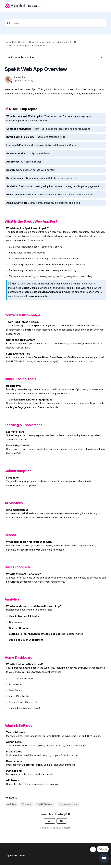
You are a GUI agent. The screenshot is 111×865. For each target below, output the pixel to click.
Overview (26, 804)
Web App (11, 804)
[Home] (15, 6)
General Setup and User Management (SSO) (53, 42)
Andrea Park (20, 77)
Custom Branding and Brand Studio (27, 45)
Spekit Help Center (15, 42)
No (61, 821)
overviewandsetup (68, 804)
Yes (50, 821)
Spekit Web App (45, 804)
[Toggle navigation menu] (104, 5)
